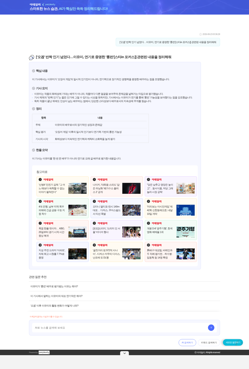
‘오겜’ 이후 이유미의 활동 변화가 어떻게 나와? (54, 305)
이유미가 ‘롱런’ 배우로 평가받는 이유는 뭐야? (54, 286)
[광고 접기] (124, 353)
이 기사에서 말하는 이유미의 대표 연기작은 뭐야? (56, 296)
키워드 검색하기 (209, 342)
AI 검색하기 (187, 342)
